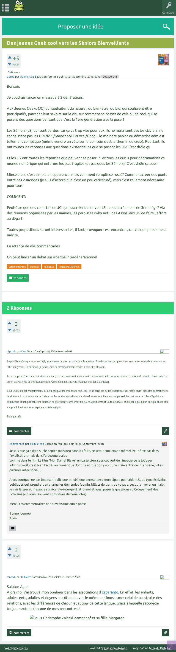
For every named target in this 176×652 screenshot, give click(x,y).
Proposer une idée (80, 26)
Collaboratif (110, 76)
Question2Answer (115, 647)
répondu (11, 351)
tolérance (49, 266)
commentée (17, 443)
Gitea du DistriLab (160, 647)
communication (17, 266)
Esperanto (110, 592)
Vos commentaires (16, 648)
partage (34, 266)
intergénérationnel (69, 266)
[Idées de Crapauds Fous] (19, 5)
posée (10, 76)
